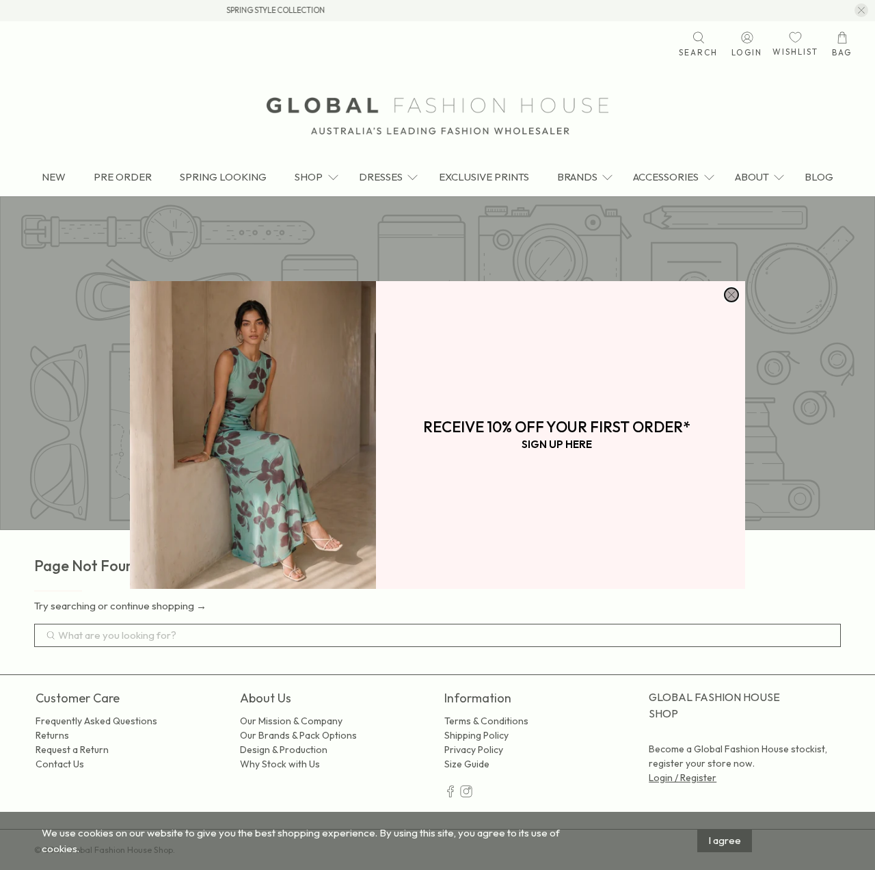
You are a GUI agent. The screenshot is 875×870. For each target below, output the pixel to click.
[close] (731, 295)
